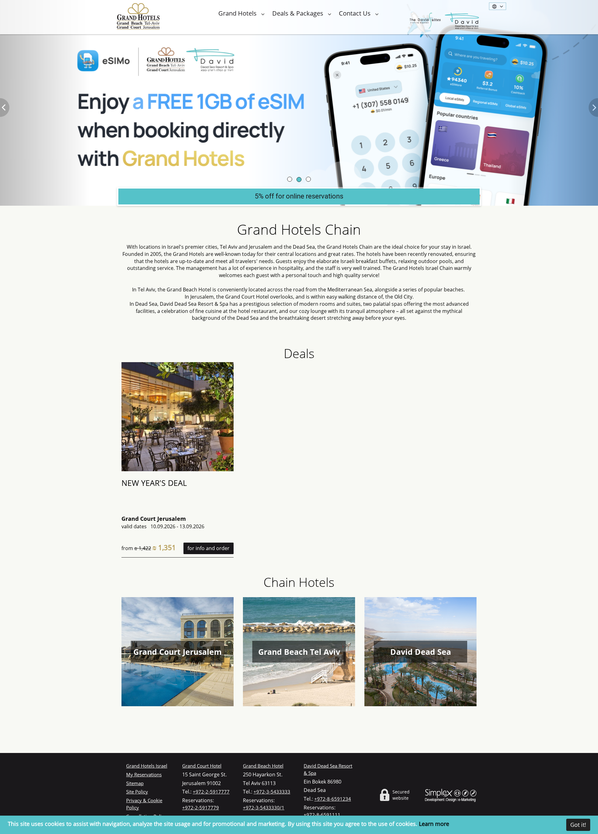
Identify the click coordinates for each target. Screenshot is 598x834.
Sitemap (135, 783)
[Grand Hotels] (138, 16)
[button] (45, 103)
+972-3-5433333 (272, 791)
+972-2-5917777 (211, 791)
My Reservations (144, 774)
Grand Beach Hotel (263, 766)
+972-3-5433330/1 (263, 807)
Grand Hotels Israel (146, 766)
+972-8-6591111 (322, 815)
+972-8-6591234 (332, 799)
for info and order (208, 548)
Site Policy (137, 791)
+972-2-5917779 (200, 807)
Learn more (434, 823)
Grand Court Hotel (201, 766)
